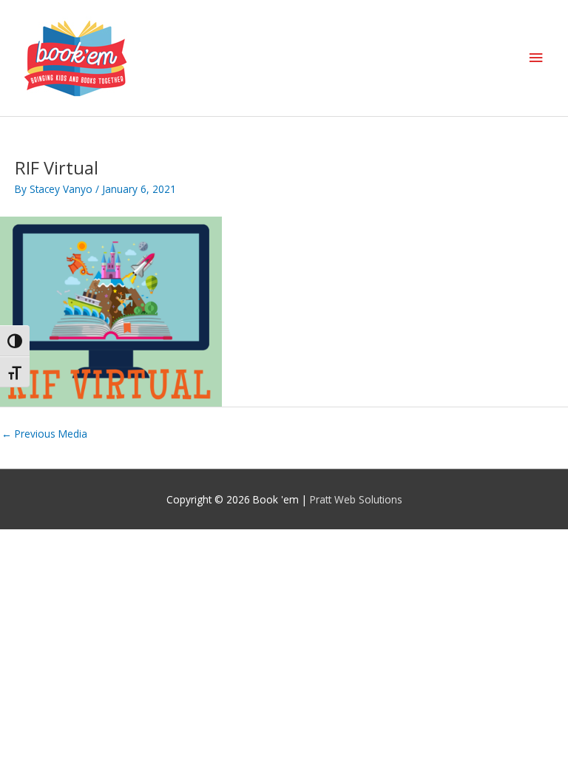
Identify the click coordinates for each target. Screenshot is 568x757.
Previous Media (44, 434)
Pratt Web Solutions (356, 499)
